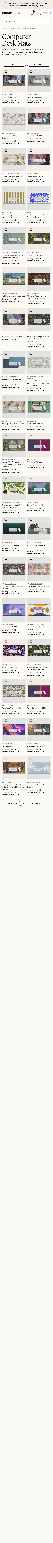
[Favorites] (25, 13)
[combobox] (26, 21)
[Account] (19, 13)
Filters (15, 64)
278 (31, 803)
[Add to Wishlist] (6, 71)
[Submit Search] (6, 21)
